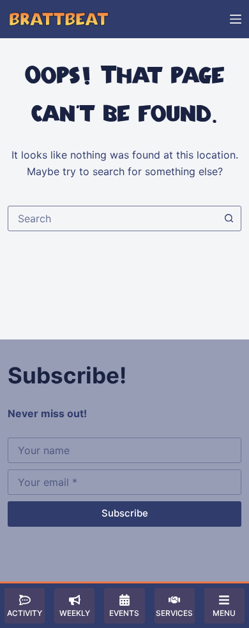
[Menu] (235, 19)
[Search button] (228, 218)
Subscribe (125, 513)
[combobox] (112, 218)
